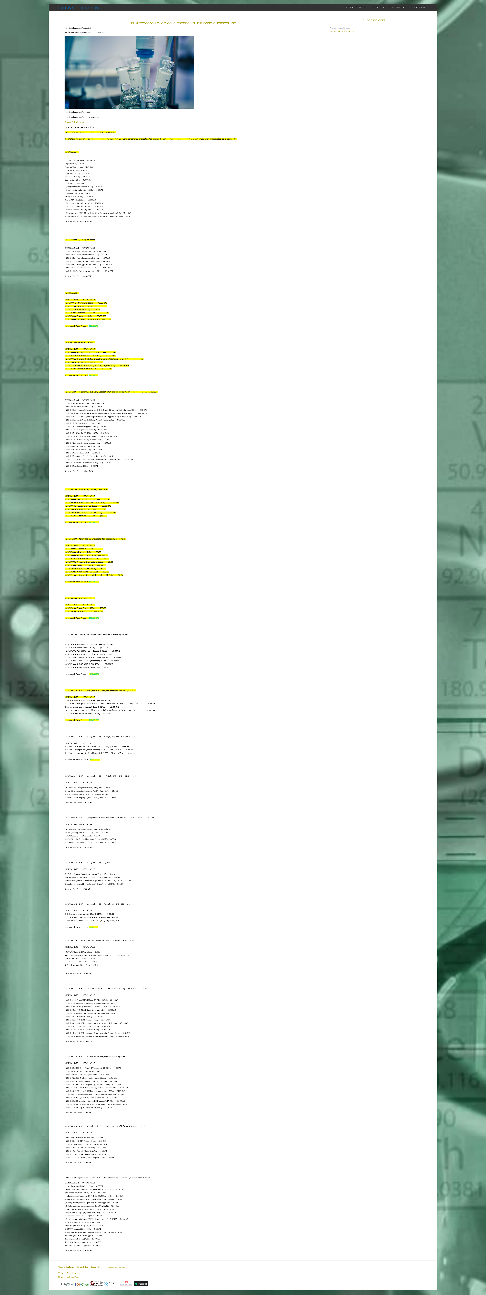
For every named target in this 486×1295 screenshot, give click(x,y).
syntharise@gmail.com (82, 132)
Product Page (356, 7)
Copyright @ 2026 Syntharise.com (117, 1267)
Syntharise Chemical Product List (342, 31)
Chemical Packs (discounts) (74, 122)
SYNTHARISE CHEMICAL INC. (79, 8)
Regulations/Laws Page (68, 1277)
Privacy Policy (82, 1267)
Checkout (418, 7)
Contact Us (95, 1267)
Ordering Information (388, 7)
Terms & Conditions (66, 1267)
